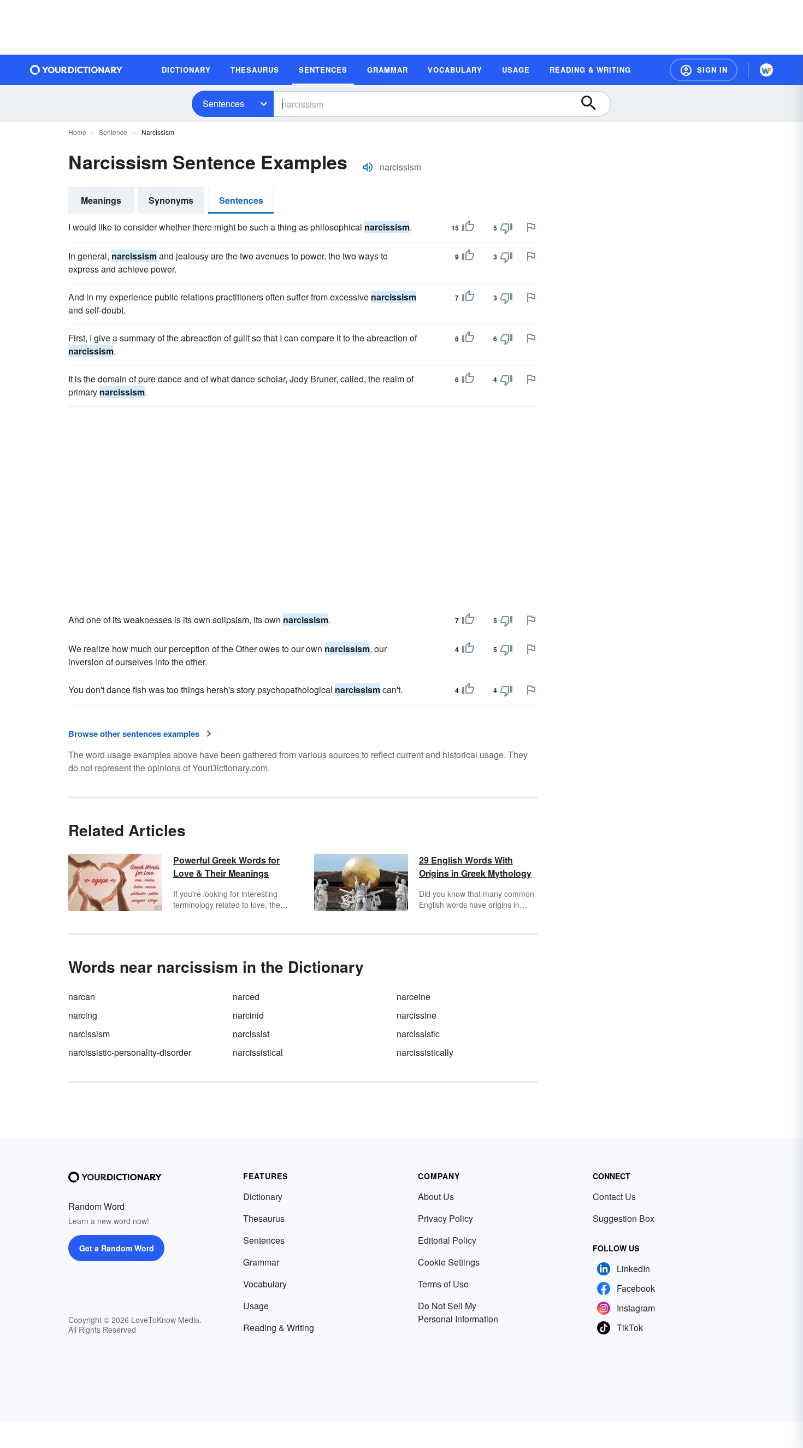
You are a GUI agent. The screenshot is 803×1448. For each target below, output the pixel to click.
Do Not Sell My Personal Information (458, 1312)
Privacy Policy (445, 1218)
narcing (82, 1015)
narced (246, 996)
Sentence (113, 132)
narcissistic (418, 1033)
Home (77, 132)
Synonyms (171, 200)
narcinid (248, 1015)
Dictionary (262, 1196)
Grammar (261, 1262)
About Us (436, 1196)
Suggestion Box (623, 1218)
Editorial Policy (447, 1240)
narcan (81, 996)
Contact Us (614, 1196)
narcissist (251, 1033)
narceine (413, 996)
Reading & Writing (278, 1327)
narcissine (416, 1015)
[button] (703, 69)
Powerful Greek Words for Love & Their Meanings (226, 866)
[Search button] (593, 104)
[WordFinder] (766, 70)
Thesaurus (264, 1218)
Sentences (223, 103)
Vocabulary (265, 1284)
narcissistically (425, 1052)
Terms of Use (443, 1284)
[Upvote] (468, 228)
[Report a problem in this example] (531, 227)
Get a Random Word (116, 1248)
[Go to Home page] (76, 70)
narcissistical (258, 1052)
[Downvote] (506, 228)
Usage (256, 1305)
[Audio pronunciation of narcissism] (367, 167)
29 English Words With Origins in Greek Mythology (475, 866)
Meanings (101, 200)
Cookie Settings (449, 1262)
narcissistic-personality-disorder (129, 1052)
